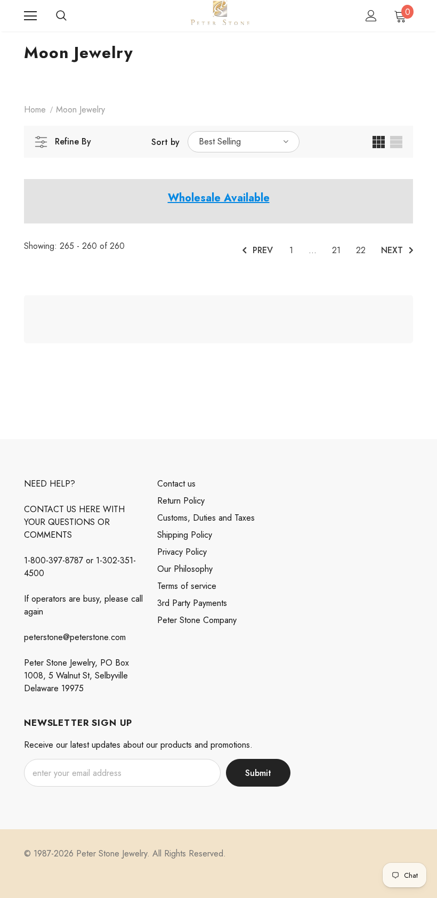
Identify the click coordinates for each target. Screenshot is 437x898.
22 (361, 250)
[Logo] (220, 15)
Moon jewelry (80, 109)
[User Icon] (371, 15)
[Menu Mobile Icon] (30, 16)
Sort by (165, 142)
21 (336, 250)
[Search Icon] (61, 16)
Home (35, 109)
